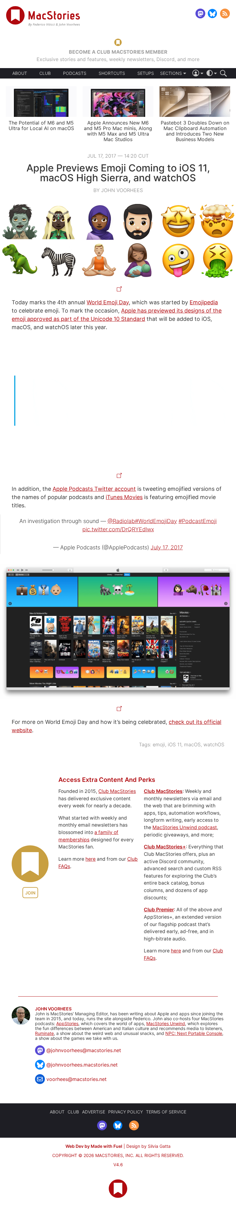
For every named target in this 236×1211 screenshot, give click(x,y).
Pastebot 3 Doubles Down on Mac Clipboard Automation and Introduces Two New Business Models (195, 131)
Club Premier (159, 910)
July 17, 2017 (167, 547)
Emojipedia (204, 302)
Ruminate (44, 1033)
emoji (159, 744)
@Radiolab (121, 521)
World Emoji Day (108, 302)
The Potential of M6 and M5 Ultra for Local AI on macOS (41, 125)
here (90, 859)
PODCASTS (74, 73)
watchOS (213, 744)
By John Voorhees (118, 190)
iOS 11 (174, 744)
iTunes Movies (124, 497)
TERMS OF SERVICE (166, 1111)
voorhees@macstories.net (76, 1079)
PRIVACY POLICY (125, 1111)
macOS (192, 744)
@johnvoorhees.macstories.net (82, 1064)
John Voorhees (53, 1008)
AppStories (67, 1023)
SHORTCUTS (112, 73)
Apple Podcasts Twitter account (94, 489)
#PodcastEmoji (198, 521)
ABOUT (19, 73)
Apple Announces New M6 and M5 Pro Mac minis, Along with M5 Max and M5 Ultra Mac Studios (118, 131)
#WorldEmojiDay (156, 521)
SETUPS (145, 73)
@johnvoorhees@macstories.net (83, 1050)
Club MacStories (117, 791)
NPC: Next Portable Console (193, 1033)
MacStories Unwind (165, 1023)
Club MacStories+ (165, 847)
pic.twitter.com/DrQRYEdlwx (118, 529)
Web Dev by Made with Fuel (93, 1146)
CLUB (45, 73)
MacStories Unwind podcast (184, 827)
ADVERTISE (93, 1111)
